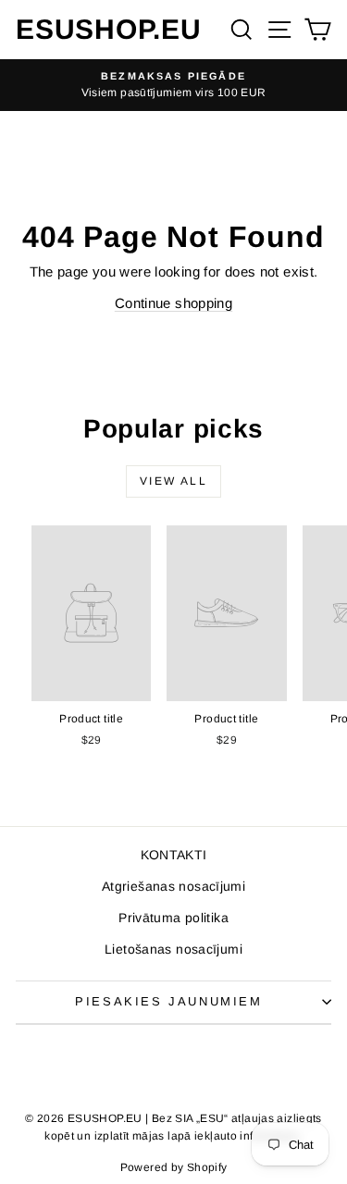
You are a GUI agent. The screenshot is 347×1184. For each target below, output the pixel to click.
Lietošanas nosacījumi (173, 949)
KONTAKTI (174, 854)
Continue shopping (173, 303)
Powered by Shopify (174, 1167)
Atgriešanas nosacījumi (173, 886)
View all (173, 481)
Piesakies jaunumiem (168, 1001)
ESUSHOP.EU (109, 29)
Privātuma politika (173, 917)
